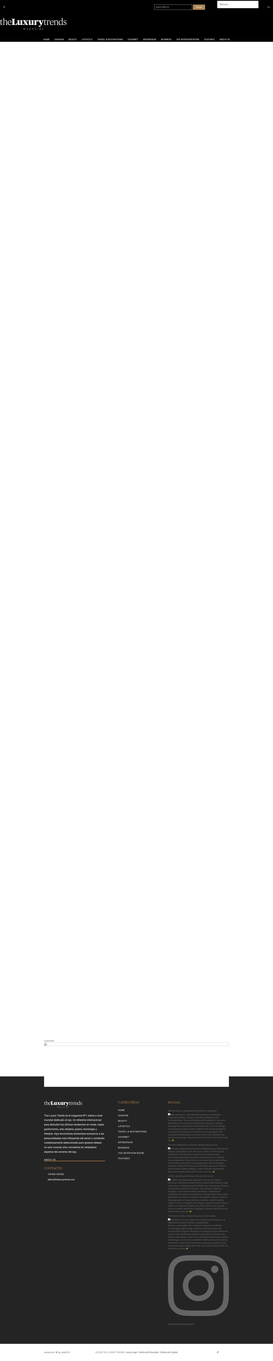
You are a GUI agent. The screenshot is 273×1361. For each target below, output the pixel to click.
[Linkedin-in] (14, 7)
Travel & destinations (110, 39)
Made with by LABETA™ (57, 1352)
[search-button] (220, 11)
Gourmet (133, 39)
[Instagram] (9, 7)
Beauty (73, 39)
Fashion (59, 39)
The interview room (187, 39)
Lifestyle (87, 39)
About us (224, 39)
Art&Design (149, 39)
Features (209, 39)
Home (46, 39)
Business (166, 39)
